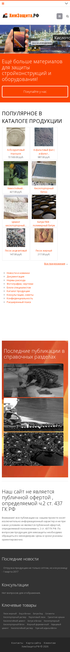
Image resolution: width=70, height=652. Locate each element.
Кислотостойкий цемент (14, 621)
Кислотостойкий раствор (22, 628)
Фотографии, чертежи (20, 283)
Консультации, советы (20, 294)
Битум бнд (38, 613)
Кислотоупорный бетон (13, 624)
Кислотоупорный (51, 621)
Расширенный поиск (19, 302)
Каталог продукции (18, 291)
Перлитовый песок (37, 617)
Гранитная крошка (56, 617)
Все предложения (54, 263)
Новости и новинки (18, 273)
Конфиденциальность (20, 298)
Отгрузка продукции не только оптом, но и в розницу (35, 568)
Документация (15, 276)
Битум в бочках (34, 621)
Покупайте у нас (35, 91)
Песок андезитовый (16, 250)
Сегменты (50, 613)
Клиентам (50, 643)
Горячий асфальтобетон (46, 628)
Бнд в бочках (25, 613)
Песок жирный (44, 250)
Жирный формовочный (38, 624)
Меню (60, 17)
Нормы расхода (16, 280)
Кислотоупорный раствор (14, 617)
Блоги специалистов (19, 287)
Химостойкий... (15, 188)
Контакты (17, 643)
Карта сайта (33, 643)
